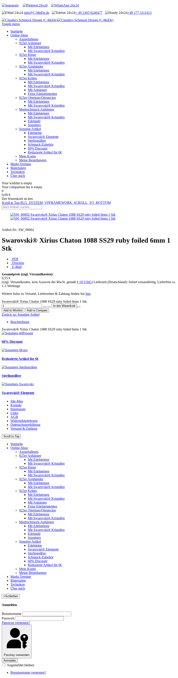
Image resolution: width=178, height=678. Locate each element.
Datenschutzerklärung (25, 424)
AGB (14, 417)
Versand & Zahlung (23, 428)
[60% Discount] (17, 333)
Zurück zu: (21, 314)
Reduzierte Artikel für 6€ (20, 359)
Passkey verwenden (16, 655)
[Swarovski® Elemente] (18, 384)
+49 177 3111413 (139, 13)
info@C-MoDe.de (36, 13)
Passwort (8, 618)
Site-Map (16, 401)
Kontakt (15, 405)
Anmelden (9, 660)
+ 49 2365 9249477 (88, 13)
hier (88, 294)
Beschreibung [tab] (19, 322)
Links (14, 413)
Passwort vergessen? (16, 622)
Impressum (17, 409)
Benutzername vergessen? (28, 672)
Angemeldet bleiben (20, 665)
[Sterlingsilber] (19, 367)
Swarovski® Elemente (18, 393)
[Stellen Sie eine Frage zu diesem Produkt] (79, 306)
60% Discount (12, 341)
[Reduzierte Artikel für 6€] (15, 350)
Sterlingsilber (11, 375)
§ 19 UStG (84, 282)
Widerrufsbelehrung (24, 421)
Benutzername (11, 614)
